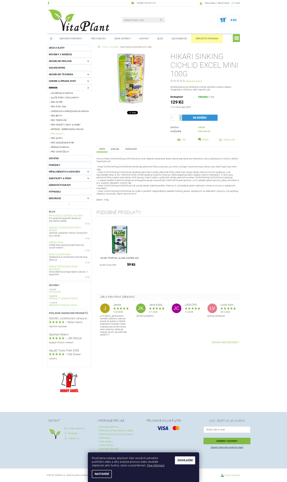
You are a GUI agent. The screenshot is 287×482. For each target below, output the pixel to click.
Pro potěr (57, 102)
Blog (160, 38)
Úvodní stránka (51, 38)
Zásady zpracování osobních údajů (227, 447)
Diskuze (115, 149)
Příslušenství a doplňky (64, 171)
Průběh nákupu (106, 445)
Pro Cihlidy (57, 133)
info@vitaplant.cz (76, 428)
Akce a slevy (57, 47)
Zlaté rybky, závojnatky (65, 97)
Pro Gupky (57, 138)
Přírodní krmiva (60, 147)
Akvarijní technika (61, 74)
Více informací (155, 465)
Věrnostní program (206, 38)
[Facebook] (49, 3)
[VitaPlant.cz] (78, 20)
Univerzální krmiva (62, 93)
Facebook (73, 433)
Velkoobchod (179, 38)
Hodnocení (131, 149)
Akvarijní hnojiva (60, 61)
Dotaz (205, 139)
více (87, 223)
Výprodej (55, 191)
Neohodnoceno (194, 81)
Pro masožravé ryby (63, 142)
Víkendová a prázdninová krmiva (70, 111)
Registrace (223, 3)
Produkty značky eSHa (63, 305)
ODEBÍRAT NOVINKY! (227, 440)
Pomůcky (54, 165)
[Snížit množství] (180, 119)
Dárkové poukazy (60, 185)
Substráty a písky (60, 178)
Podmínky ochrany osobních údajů (116, 430)
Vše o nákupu (98, 38)
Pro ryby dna (58, 106)
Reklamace (104, 438)
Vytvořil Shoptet (232, 475)
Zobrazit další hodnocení (225, 342)
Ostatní (54, 158)
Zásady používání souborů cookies (116, 434)
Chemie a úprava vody (62, 81)
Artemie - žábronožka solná (67, 129)
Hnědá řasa (56, 242)
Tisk (184, 139)
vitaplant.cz (73, 438)
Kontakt (144, 38)
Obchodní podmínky (71, 38)
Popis (102, 149)
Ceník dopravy (122, 38)
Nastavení (102, 474)
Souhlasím (185, 460)
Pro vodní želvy (60, 151)
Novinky (54, 285)
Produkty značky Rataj (63, 298)
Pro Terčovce (59, 120)
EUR (238, 3)
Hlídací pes (229, 139)
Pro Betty (56, 115)
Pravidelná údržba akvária (66, 215)
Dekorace (55, 198)
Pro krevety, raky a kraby (66, 124)
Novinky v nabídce (60, 54)
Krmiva (53, 87)
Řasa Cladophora (60, 254)
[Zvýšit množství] (180, 116)
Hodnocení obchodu (109, 449)
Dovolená (55, 291)
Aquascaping (57, 67)
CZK (234, 3)
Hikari (201, 127)
